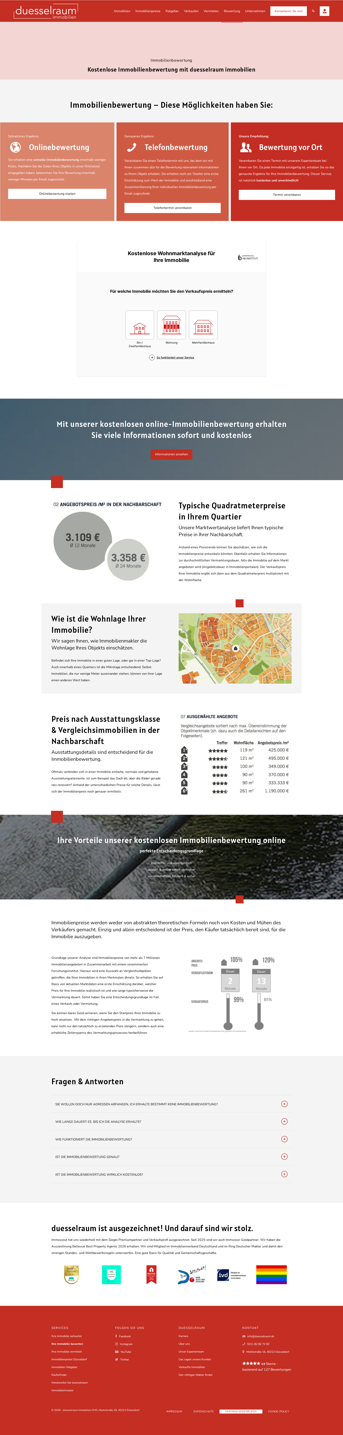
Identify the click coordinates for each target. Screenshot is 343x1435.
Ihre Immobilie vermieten (66, 1352)
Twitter (124, 1359)
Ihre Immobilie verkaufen (66, 1336)
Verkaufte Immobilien (192, 1367)
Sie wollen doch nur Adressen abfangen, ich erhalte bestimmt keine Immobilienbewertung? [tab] (136, 1104)
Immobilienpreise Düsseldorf (69, 1359)
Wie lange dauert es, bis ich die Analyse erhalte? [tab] (98, 1122)
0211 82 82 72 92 (258, 1344)
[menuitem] (122, 11)
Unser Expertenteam (191, 1352)
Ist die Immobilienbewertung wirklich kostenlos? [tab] (99, 1174)
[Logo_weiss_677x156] (46, 11)
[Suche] (313, 11)
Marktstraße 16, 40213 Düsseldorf (267, 1352)
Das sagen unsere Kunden (195, 1359)
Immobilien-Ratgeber (64, 1367)
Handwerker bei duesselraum (69, 1383)
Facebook (125, 1336)
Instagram (126, 1344)
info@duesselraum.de (260, 1336)
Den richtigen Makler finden (196, 1375)
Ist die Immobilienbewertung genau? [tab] (87, 1157)
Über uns (184, 1344)
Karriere (183, 1336)
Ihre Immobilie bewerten (67, 1344)
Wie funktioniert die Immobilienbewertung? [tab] (93, 1139)
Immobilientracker (62, 1390)
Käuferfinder (59, 1375)
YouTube (125, 1352)
